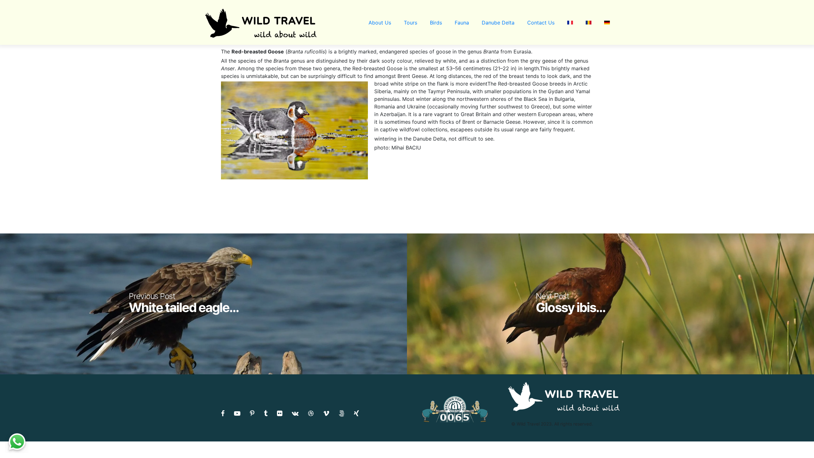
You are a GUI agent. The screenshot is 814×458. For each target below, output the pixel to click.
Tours (410, 22)
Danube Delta (498, 22)
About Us (380, 22)
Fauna (462, 22)
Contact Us (541, 22)
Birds (436, 22)
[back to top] (796, 440)
